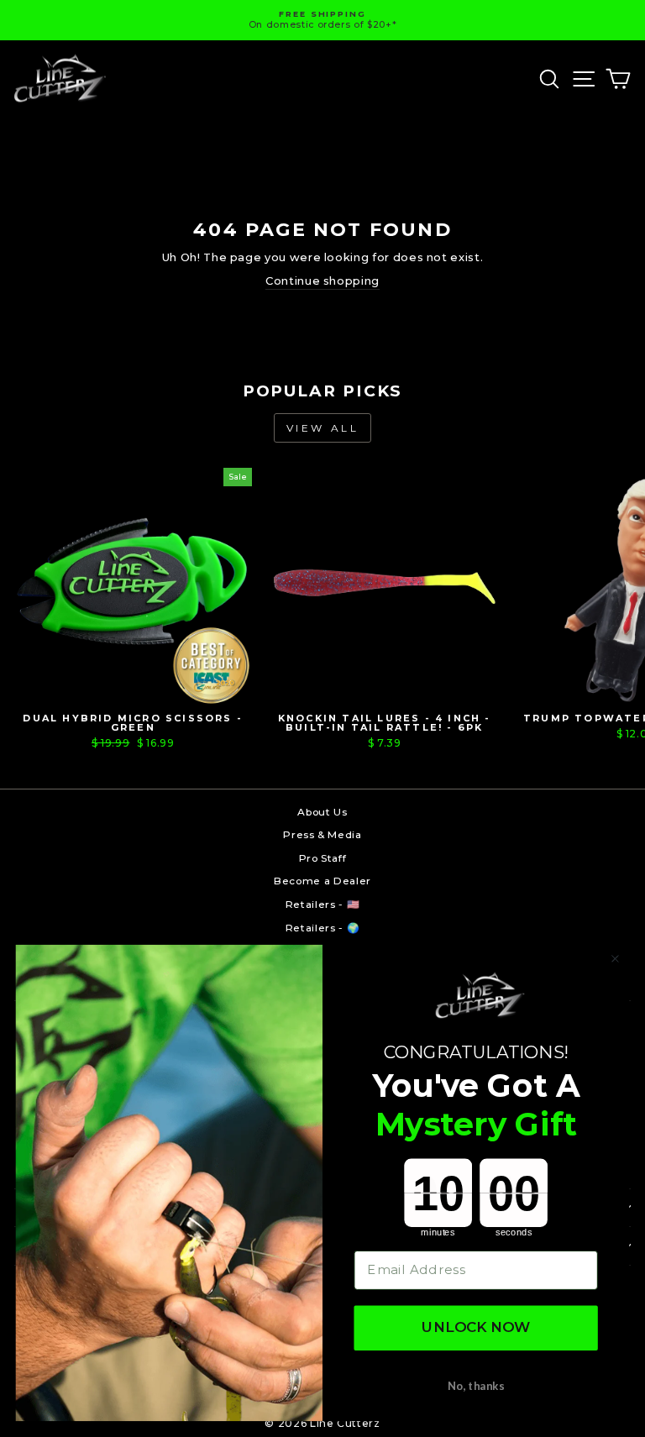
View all (322, 428)
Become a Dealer (322, 880)
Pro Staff (323, 858)
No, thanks (476, 1385)
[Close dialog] (615, 959)
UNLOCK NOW (476, 1328)
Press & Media (322, 834)
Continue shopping (322, 281)
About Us (322, 811)
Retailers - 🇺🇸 (322, 904)
